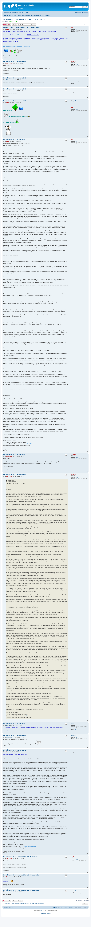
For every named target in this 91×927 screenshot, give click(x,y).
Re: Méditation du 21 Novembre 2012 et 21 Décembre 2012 (21, 856)
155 (76, 737)
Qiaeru (52, 911)
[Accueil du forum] (10, 6)
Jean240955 (73, 735)
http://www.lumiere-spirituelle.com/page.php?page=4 (16, 46)
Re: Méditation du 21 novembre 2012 (14, 61)
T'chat (18, 35)
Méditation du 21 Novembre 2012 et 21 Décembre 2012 (24, 19)
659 (76, 29)
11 (76, 79)
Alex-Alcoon (73, 61)
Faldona (8, 79)
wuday (72, 107)
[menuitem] (17, 13)
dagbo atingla (73, 890)
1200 (77, 109)
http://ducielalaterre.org (30, 444)
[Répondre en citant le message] (66, 28)
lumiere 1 (11, 21)
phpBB (41, 910)
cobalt (15, 21)
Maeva (72, 27)
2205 (77, 64)
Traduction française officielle (43, 911)
